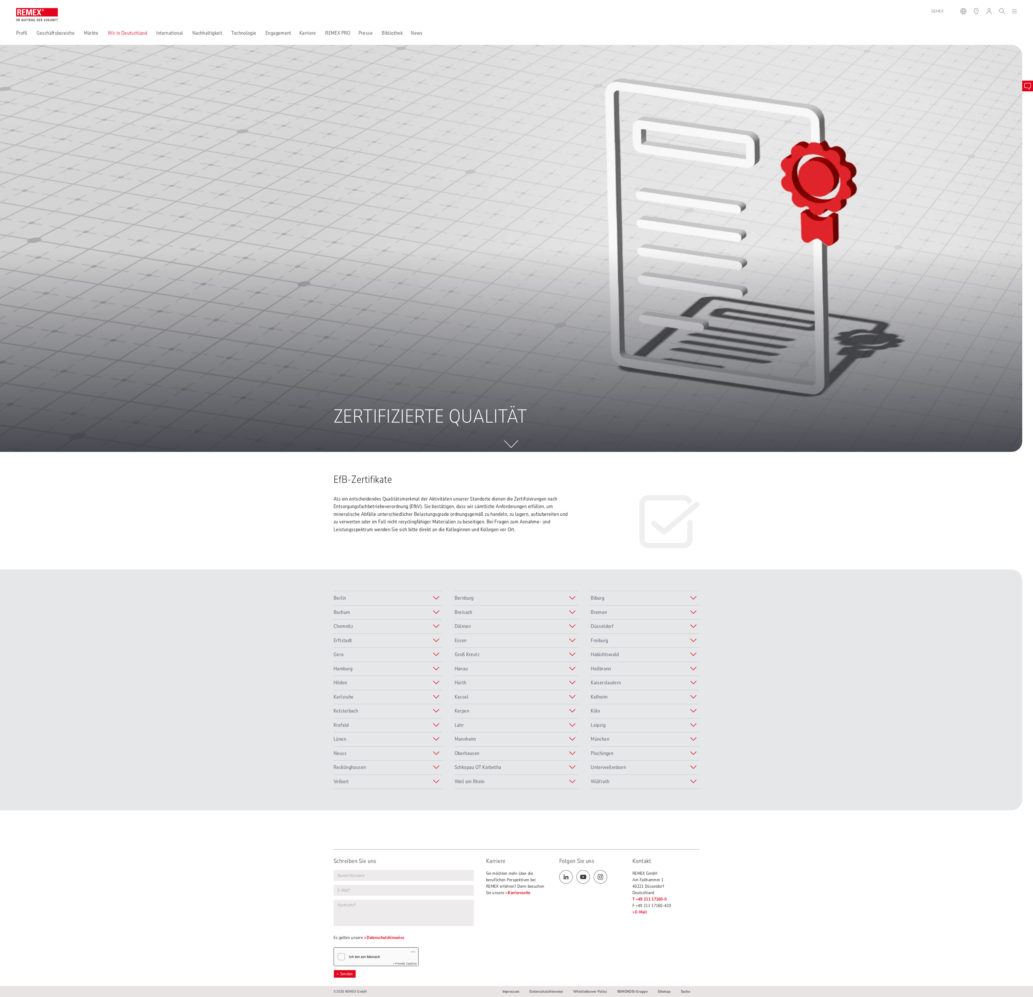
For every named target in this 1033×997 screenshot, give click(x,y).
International (170, 33)
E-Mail (641, 912)
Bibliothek (392, 33)
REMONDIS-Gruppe (632, 991)
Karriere (308, 33)
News (417, 33)
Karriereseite (519, 893)
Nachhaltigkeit (208, 33)
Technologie (244, 33)
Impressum (511, 991)
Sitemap (664, 991)
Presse (366, 33)
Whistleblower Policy (590, 991)
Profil (22, 33)
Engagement (278, 33)
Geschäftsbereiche (56, 33)
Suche (685, 991)
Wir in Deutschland (128, 33)
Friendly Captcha (406, 963)
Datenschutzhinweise (385, 938)
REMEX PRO (337, 33)
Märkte (92, 33)
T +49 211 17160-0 (649, 899)
